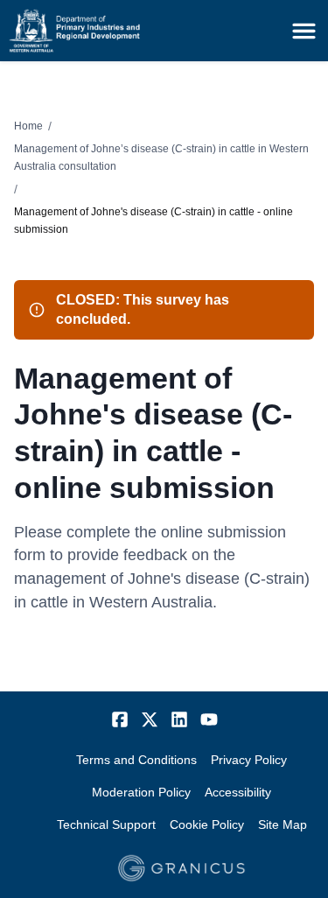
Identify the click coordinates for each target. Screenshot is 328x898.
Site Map (282, 824)
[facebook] (120, 719)
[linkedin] (179, 719)
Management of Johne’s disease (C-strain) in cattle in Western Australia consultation (161, 157)
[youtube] (209, 719)
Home (28, 126)
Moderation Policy (141, 792)
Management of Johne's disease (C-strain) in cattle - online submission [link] (153, 220)
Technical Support (106, 824)
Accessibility (238, 792)
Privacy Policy (249, 760)
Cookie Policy (207, 824)
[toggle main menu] (304, 31)
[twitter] (150, 719)
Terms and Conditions (136, 760)
